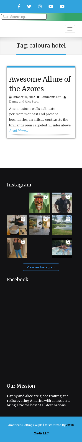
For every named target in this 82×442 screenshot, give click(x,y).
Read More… (18, 131)
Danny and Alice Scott (23, 101)
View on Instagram (41, 267)
